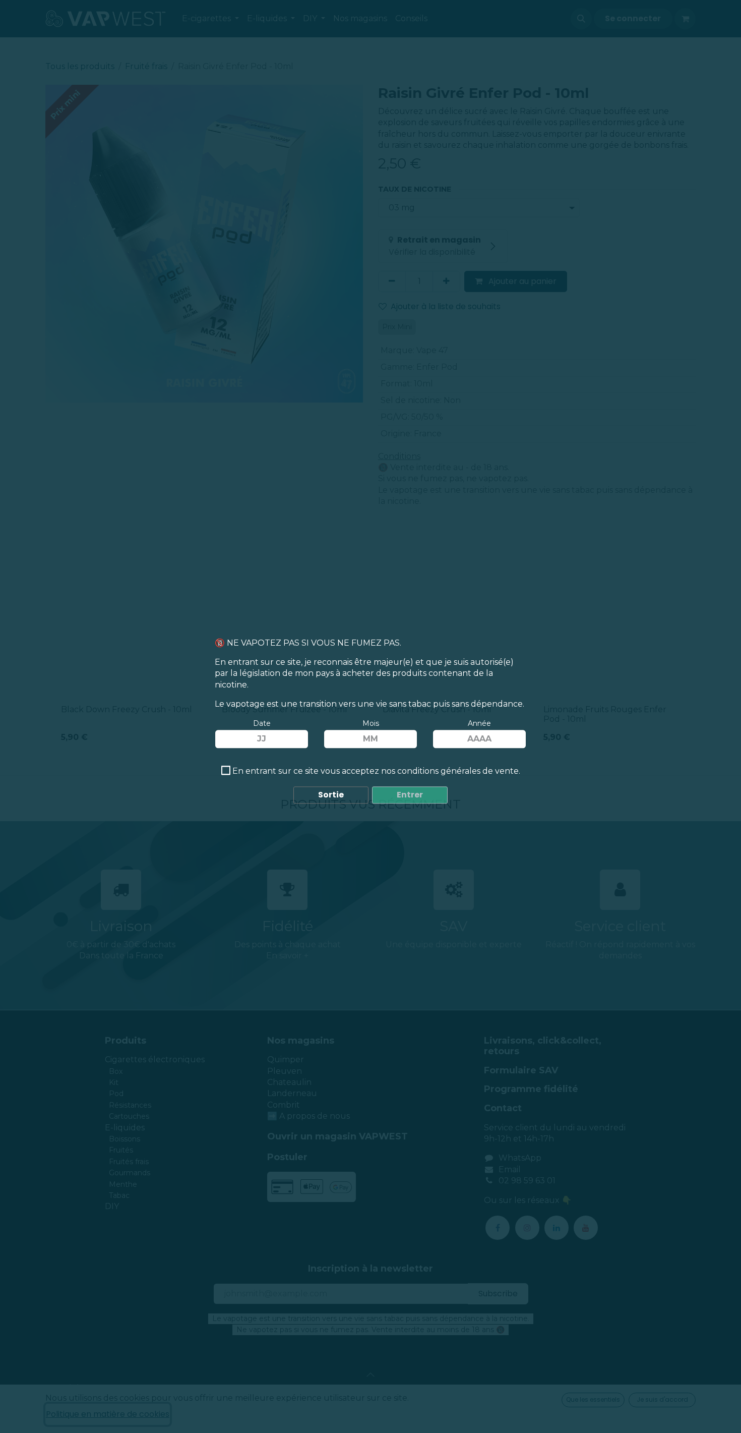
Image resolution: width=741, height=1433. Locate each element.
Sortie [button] (331, 794)
